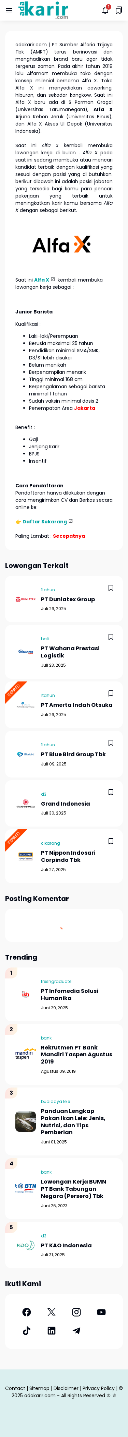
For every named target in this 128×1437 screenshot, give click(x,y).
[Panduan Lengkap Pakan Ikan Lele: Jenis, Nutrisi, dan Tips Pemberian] (25, 1121)
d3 (43, 794)
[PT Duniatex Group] (25, 599)
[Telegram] (77, 1331)
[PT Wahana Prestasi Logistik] (25, 652)
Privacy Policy (99, 1388)
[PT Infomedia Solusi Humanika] (25, 994)
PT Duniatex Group (68, 599)
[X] (51, 1312)
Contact (15, 1388)
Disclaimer (66, 1388)
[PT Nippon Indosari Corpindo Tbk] (25, 856)
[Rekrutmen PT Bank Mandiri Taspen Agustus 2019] (25, 1054)
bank (46, 1038)
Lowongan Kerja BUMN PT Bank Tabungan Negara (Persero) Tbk (73, 1189)
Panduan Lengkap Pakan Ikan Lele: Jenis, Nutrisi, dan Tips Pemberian (73, 1122)
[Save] (111, 588)
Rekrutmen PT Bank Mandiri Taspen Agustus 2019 (76, 1055)
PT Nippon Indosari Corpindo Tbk (68, 857)
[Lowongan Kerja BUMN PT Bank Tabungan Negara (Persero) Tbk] (25, 1188)
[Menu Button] (9, 10)
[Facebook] (26, 1312)
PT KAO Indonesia (66, 1245)
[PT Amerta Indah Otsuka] (25, 704)
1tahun (48, 590)
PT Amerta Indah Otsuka (77, 705)
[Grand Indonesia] (25, 803)
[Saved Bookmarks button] (119, 10)
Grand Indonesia (65, 804)
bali (45, 639)
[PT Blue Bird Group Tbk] (25, 754)
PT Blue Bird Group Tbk (73, 754)
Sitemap (39, 1388)
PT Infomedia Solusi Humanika (69, 995)
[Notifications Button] (105, 10)
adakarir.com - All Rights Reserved (64, 1395)
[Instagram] (77, 1312)
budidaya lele (55, 1101)
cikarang (50, 843)
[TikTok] (26, 1331)
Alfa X (41, 279)
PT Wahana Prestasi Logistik (70, 652)
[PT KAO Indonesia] (25, 1245)
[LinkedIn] (51, 1331)
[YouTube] (101, 1312)
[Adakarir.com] (43, 10)
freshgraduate (56, 981)
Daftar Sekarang (45, 521)
